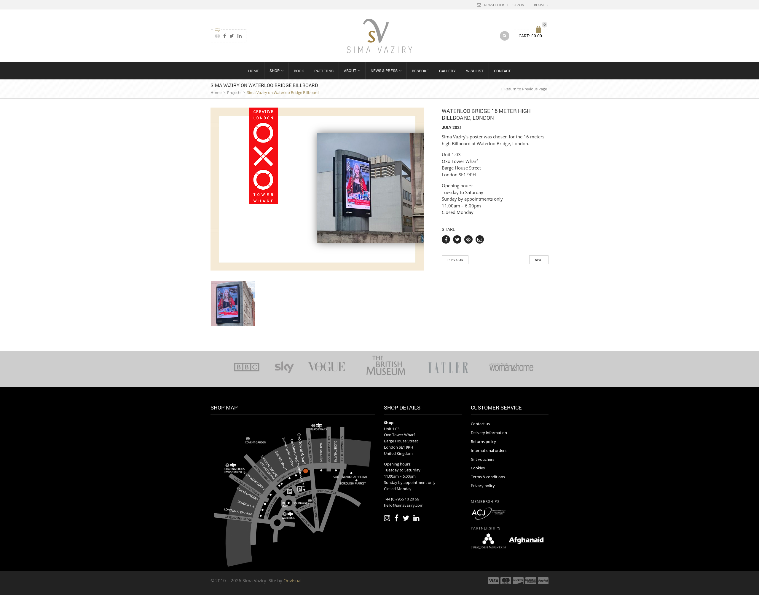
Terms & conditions (488, 476)
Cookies (478, 468)
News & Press (384, 70)
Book (299, 70)
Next (539, 259)
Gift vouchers (482, 459)
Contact (502, 70)
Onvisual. (293, 580)
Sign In (518, 5)
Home (253, 70)
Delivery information (489, 432)
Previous (455, 259)
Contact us (480, 423)
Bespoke (420, 70)
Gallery (447, 70)
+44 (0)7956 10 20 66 (401, 499)
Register (541, 5)
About (350, 70)
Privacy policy (483, 485)
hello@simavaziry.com (403, 505)
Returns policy (483, 441)
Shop (275, 70)
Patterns (324, 70)
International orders (488, 450)
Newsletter (494, 5)
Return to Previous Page (525, 89)
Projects (234, 92)
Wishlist (475, 70)
